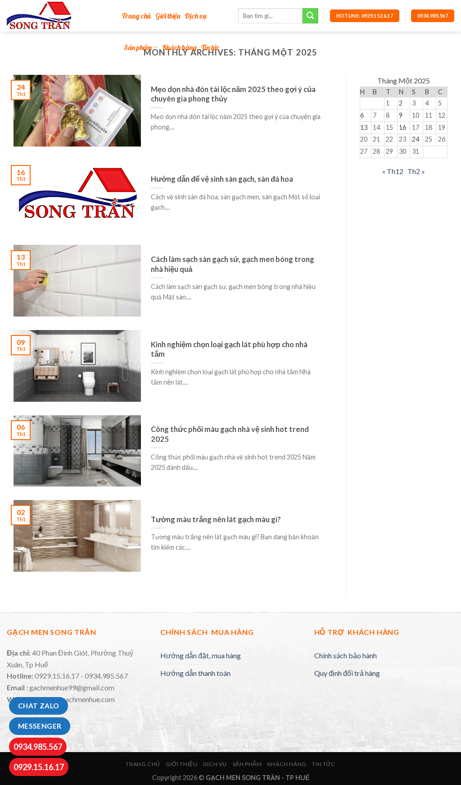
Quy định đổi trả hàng (347, 673)
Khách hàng (179, 47)
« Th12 (392, 171)
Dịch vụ (196, 15)
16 (402, 127)
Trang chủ (136, 15)
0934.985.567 (38, 747)
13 (363, 127)
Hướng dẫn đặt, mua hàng (200, 655)
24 (415, 139)
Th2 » (416, 171)
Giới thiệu (167, 15)
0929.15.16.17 (39, 767)
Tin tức (210, 47)
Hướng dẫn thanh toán (195, 673)
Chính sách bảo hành (345, 655)
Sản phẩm (138, 47)
